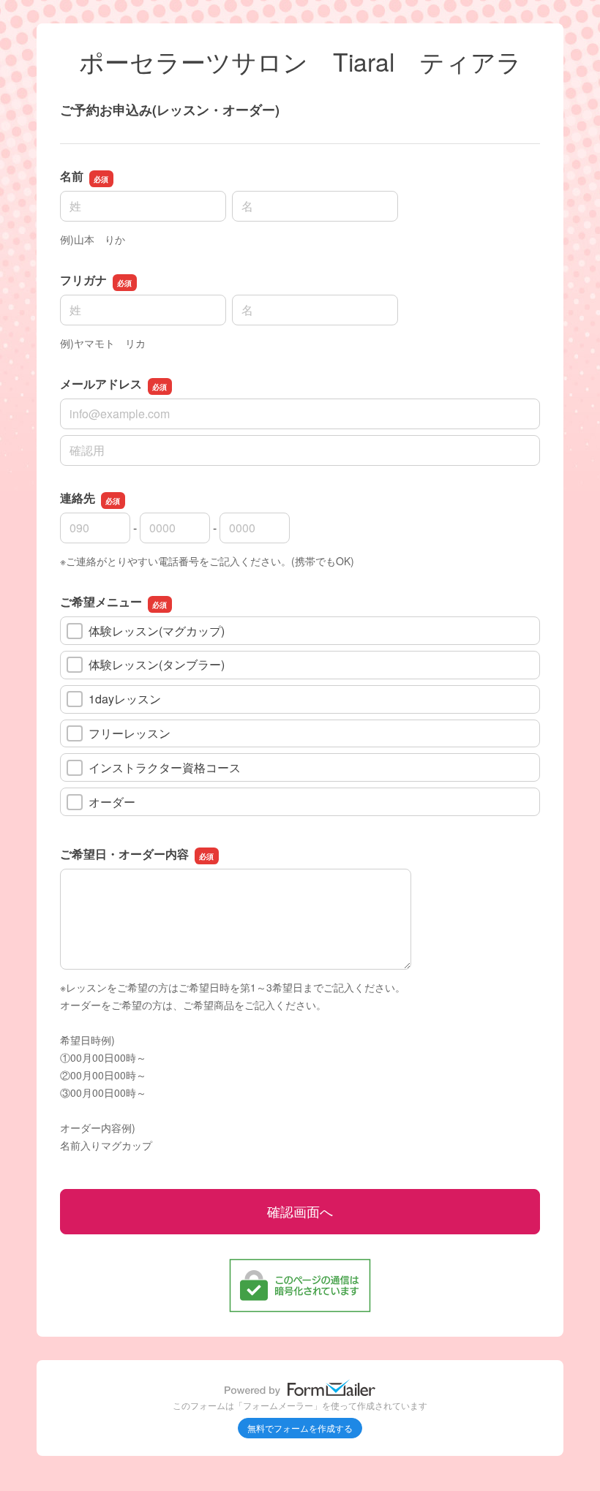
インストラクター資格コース (165, 767)
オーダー (112, 801)
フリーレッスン (129, 733)
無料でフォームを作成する (300, 1428)
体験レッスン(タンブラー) (157, 664)
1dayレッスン (125, 698)
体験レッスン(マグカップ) (157, 630)
